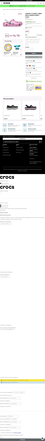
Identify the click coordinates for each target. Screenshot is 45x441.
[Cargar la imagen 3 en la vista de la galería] (14, 35)
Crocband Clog (6, 115)
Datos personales (17, 432)
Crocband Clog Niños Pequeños (28, 115)
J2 (26, 42)
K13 (35, 39)
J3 (30, 42)
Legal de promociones (15, 169)
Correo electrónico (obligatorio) (6, 392)
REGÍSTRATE (22, 138)
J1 (39, 39)
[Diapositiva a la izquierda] (4, 35)
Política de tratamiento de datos (31, 169)
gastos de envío (29, 23)
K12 (31, 39)
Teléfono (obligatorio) (4, 427)
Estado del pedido (19, 147)
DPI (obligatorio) (3, 416)
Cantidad (27, 47)
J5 (37, 42)
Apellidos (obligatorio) (4, 403)
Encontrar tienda (6, 152)
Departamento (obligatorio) (5, 221)
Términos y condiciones (7, 169)
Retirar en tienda (33, 57)
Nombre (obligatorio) (4, 398)
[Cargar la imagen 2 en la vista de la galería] (10, 35)
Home (4, 9)
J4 (33, 42)
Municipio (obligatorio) (4, 274)
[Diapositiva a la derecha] (21, 35)
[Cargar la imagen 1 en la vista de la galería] (7, 35)
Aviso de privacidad (23, 169)
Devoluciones (18, 152)
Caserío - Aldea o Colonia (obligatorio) (8, 327)
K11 (27, 39)
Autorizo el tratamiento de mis (11, 432)
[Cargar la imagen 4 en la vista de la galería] (18, 35)
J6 (26, 44)
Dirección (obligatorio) (4, 421)
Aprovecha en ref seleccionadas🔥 (25, 6)
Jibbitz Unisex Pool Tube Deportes (7, 53)
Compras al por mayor (7, 155)
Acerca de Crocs (6, 147)
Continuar (22, 439)
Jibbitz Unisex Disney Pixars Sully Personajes (16, 53)
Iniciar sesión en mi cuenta (12, 141)
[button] (2, 3)
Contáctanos (32, 158)
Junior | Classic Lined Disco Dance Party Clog (15, 9)
